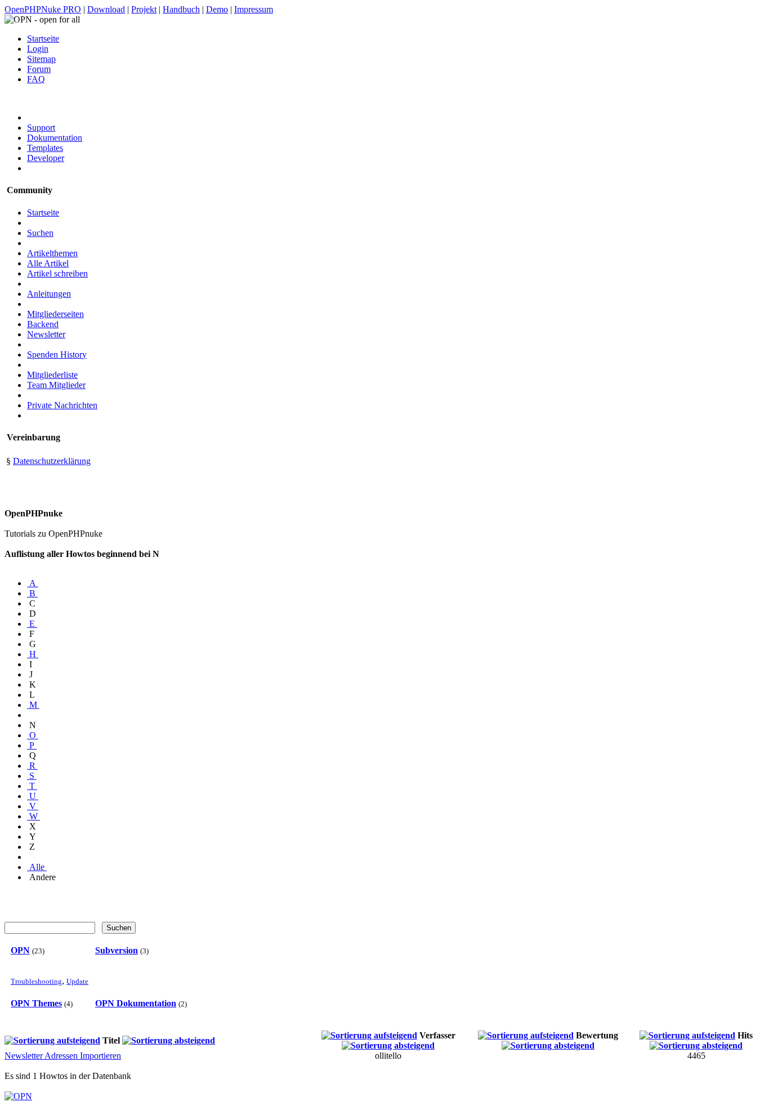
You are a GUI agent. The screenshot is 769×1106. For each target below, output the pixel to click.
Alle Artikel (48, 263)
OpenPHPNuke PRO (43, 9)
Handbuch (181, 9)
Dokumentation (54, 137)
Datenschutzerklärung (52, 461)
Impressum (253, 9)
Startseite (43, 38)
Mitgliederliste (52, 375)
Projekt (144, 9)
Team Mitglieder (56, 385)
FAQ (36, 79)
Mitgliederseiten (55, 314)
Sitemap (41, 59)
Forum (39, 69)
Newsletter (46, 334)
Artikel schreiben (57, 273)
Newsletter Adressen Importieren (63, 1055)
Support (41, 127)
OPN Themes (36, 1003)
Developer (45, 158)
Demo (217, 9)
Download (106, 9)
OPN (20, 950)
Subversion (116, 950)
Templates (45, 148)
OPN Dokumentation (135, 1003)
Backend (43, 324)
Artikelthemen (52, 253)
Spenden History (57, 354)
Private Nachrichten (62, 405)
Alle (37, 867)
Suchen (40, 233)
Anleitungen (49, 293)
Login (37, 48)
